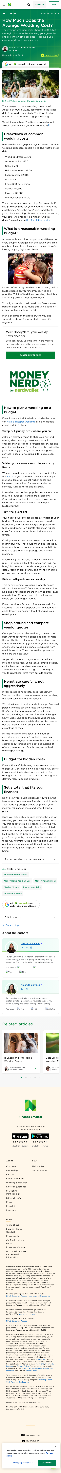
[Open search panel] (29, 5)
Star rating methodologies (14, 1192)
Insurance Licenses (27, 1314)
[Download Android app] (40, 1136)
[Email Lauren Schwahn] (27, 947)
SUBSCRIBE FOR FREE (30, 355)
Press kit (10, 1206)
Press (9, 1202)
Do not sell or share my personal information (16, 1254)
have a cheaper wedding (21, 421)
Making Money (11, 887)
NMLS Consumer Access (16, 1296)
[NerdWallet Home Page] (10, 4)
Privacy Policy (23, 1366)
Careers (10, 1174)
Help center (38, 1166)
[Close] (56, 1446)
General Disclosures (40, 1368)
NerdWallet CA (32, 1441)
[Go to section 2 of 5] (26, 1077)
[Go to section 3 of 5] (30, 1077)
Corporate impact (15, 1178)
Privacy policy (13, 1236)
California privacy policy (15, 1241)
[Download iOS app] (20, 1136)
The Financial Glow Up (15, 874)
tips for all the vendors (38, 220)
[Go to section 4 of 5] (35, 1077)
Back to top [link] (12, 925)
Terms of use (12, 1225)
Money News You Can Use (17, 881)
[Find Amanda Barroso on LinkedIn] (27, 989)
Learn (13, 13)
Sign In (39, 4)
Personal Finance (13, 893)
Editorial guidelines (16, 1187)
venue (10, 476)
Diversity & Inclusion (16, 1183)
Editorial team (13, 1198)
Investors (11, 1210)
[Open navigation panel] (3, 4)
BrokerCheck (31, 1371)
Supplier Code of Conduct (14, 1230)
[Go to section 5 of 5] (39, 1077)
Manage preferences (22, 1463)
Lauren (30, 943)
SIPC (44, 1359)
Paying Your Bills (32, 887)
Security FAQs (39, 1170)
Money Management (45, 881)
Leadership (12, 1170)
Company (11, 1166)
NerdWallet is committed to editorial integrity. (26, 101)
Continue (47, 1463)
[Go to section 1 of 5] (21, 1077)
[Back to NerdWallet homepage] (4, 13)
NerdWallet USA (33, 1435)
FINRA (38, 1359)
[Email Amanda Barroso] (22, 989)
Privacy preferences (16, 1247)
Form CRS (39, 1364)
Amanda (30, 985)
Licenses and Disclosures (39, 1296)
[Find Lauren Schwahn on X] (22, 947)
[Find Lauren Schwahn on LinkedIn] (31, 947)
